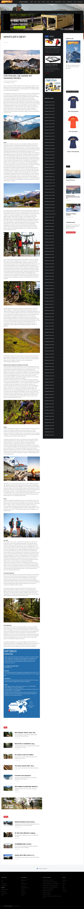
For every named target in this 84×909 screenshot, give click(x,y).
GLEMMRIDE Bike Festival (23, 844)
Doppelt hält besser (70, 180)
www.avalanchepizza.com (17, 695)
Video (64, 1)
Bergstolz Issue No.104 (49, 198)
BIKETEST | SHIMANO (47, 894)
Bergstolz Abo (23, 880)
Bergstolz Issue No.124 (49, 136)
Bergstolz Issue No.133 (49, 108)
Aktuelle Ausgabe (23, 1)
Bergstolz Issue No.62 (49, 332)
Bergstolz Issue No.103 (49, 201)
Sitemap (22, 889)
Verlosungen (58, 1)
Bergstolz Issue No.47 (49, 378)
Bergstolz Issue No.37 (49, 413)
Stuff (48, 1)
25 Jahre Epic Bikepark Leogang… (25, 833)
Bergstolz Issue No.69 (49, 310)
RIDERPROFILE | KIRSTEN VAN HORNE (50, 885)
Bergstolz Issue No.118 (49, 154)
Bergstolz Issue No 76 (49, 288)
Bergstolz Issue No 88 (49, 251)
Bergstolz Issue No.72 (49, 301)
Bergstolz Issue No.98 (49, 220)
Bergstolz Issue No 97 (49, 223)
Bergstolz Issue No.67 (49, 316)
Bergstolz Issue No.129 (49, 120)
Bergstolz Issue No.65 (49, 322)
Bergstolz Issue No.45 (49, 385)
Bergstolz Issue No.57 (49, 347)
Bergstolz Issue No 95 (49, 229)
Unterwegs (69, 1)
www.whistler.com (8, 667)
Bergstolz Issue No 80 (49, 276)
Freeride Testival (4, 893)
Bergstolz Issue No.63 (49, 329)
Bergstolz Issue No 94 (49, 232)
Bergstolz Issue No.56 (49, 350)
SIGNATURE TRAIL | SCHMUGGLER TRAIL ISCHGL (52, 896)
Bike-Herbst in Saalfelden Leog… (25, 743)
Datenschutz (23, 893)
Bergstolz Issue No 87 (49, 254)
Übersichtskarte (71, 232)
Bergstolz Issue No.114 (49, 167)
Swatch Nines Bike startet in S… (25, 855)
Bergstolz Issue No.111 (49, 176)
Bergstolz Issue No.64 (49, 326)
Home (31, 1)
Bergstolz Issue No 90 (49, 245)
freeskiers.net (3, 891)
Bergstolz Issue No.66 (49, 319)
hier (67, 68)
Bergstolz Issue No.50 (49, 369)
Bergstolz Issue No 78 (49, 282)
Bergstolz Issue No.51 (49, 366)
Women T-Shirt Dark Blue (73, 151)
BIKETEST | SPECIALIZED (47, 890)
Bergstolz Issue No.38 (49, 410)
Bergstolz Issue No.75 (49, 291)
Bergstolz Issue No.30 (49, 434)
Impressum (23, 891)
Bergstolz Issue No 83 (49, 266)
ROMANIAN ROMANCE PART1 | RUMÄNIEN (51, 883)
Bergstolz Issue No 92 (49, 238)
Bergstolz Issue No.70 (49, 307)
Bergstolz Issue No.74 (49, 294)
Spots (52, 1)
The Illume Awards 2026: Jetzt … (25, 766)
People (64, 883)
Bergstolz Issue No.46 (49, 382)
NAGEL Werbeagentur (8, 906)
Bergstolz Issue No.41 (49, 400)
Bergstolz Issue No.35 (49, 419)
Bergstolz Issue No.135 (49, 101)
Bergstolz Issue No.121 (49, 145)
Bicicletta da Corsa (4, 889)
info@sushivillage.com (9, 687)
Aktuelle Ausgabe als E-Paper (48, 880)
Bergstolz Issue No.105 (49, 195)
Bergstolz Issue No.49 (49, 372)
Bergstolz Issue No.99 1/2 (50, 213)
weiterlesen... (48, 54)
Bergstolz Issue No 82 (49, 270)
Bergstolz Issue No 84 (49, 263)
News (39, 1)
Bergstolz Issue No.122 (49, 142)
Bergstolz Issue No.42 (49, 394)
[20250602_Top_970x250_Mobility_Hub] (42, 29)
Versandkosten (4, 883)
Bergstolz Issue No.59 (49, 341)
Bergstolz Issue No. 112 (50, 173)
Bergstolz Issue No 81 (49, 273)
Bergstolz (7, 2)
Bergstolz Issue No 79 (49, 279)
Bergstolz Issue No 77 (49, 285)
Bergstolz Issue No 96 (49, 226)
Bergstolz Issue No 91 (49, 241)
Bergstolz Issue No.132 (49, 111)
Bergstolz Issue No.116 (49, 161)
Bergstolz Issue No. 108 (50, 185)
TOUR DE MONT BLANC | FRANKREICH (50, 881)
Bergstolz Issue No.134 (49, 105)
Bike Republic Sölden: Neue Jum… (26, 732)
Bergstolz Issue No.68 (49, 313)
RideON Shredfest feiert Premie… (25, 822)
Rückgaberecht (4, 885)
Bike (35, 1)
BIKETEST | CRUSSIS (47, 892)
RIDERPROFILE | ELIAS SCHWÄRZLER (50, 887)
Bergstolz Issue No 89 (49, 248)
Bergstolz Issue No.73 (49, 297)
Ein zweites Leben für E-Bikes (24, 754)
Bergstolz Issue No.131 (49, 114)
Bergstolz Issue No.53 (49, 360)
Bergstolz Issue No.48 (49, 375)
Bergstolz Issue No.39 (49, 403)
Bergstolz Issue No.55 (49, 354)
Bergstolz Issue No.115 (49, 164)
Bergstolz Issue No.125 (49, 133)
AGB (2, 881)
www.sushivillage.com (18, 687)
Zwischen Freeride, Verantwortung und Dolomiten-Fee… (73, 197)
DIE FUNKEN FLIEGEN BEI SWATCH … (27, 786)
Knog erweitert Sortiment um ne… (53, 47)
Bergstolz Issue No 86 (49, 257)
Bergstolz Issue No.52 (49, 363)
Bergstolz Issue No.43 (49, 391)
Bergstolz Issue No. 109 (50, 182)
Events (43, 1)
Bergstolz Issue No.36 (49, 416)
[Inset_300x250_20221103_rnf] (53, 91)
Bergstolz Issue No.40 (49, 406)
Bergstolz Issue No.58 (49, 344)
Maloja (2, 894)
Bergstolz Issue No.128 (49, 123)
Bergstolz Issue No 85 (49, 260)
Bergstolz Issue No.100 (49, 210)
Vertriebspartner (24, 883)
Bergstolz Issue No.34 (49, 422)
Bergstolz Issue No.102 (49, 204)
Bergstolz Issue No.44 (49, 388)
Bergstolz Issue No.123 (49, 139)
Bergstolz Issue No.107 (49, 189)
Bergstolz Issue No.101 (49, 207)
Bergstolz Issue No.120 (49, 148)
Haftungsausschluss (25, 887)
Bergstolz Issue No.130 (49, 117)
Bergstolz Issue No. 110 (50, 179)
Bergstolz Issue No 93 (49, 235)
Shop (75, 1)
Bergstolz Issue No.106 (49, 192)
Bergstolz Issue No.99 (49, 217)
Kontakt (22, 894)
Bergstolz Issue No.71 (49, 304)
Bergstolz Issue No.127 (49, 126)
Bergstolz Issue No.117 (49, 157)
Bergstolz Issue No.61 (49, 335)
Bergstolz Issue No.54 (49, 357)
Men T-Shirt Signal (73, 131)
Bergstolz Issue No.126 (49, 129)
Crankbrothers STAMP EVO (51, 64)
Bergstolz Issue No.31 (49, 431)
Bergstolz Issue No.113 (49, 170)
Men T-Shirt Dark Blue (73, 111)
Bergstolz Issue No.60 (49, 338)
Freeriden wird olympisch (23, 775)
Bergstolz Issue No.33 (49, 425)
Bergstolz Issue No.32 (49, 428)
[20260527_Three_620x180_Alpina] (21, 809)
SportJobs (80, 1)
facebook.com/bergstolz (43, 868)
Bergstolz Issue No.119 (49, 151)
